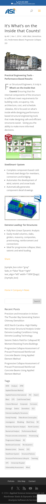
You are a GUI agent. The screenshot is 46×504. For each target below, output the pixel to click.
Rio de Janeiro (27, 445)
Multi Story (30, 422)
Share (7, 259)
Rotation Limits (11, 449)
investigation (10, 422)
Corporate (23, 404)
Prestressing (33, 436)
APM (21, 386)
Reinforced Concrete (13, 445)
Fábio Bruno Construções (28, 417)
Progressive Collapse (33, 40)
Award (36, 395)
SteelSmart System (12, 454)
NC (38, 422)
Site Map (21, 481)
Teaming (34, 458)
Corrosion (33, 404)
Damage (9, 408)
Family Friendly (11, 417)
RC (24, 440)
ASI (8, 36)
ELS (6, 40)
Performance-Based (16, 40)
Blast (29, 36)
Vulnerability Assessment (15, 467)
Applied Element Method (14, 390)
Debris (16, 408)
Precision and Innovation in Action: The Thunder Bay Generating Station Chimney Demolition (22, 317)
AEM (24, 36)
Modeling (20, 422)
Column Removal (12, 404)
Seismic (21, 449)
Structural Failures (28, 454)
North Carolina (33, 427)
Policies (11, 481)
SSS (6, 43)
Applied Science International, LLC (27, 493)
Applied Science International (16, 395)
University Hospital (18, 463)
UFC (7, 463)
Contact (32, 481)
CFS (13, 399)
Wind (28, 467)
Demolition (36, 36)
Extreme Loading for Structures (17, 413)
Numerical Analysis (12, 431)
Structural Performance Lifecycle (17, 458)
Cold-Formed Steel (23, 399)
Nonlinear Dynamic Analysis (16, 427)
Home (7, 290)
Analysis (14, 386)
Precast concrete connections (16, 436)
